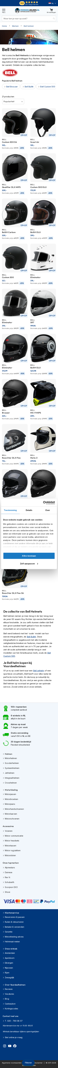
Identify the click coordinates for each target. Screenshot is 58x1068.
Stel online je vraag (13, 1037)
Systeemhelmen (12, 768)
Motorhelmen (11, 758)
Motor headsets (12, 840)
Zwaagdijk (9, 977)
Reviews (9, 989)
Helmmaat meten (12, 941)
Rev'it (7, 877)
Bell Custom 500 (47, 86)
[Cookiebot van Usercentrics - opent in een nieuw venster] (43, 502)
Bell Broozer (12, 86)
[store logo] (27, 10)
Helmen (8, 754)
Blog (7, 999)
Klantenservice (12, 912)
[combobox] (29, 18)
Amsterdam (10, 953)
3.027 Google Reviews (31, 4)
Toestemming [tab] (10, 510)
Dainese (8, 872)
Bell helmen (29, 26)
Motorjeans (10, 804)
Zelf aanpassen (27, 563)
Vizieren (8, 831)
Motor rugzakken (13, 850)
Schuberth (9, 882)
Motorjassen (10, 794)
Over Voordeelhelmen (15, 984)
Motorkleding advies (14, 937)
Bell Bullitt (31, 636)
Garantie (8, 932)
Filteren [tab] (28, 1062)
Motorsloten (10, 855)
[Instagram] (4, 1046)
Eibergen (9, 963)
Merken (15, 26)
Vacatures (9, 994)
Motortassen (10, 845)
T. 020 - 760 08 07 (14, 1021)
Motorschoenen (12, 819)
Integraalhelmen (12, 778)
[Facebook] (15, 1046)
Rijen (7, 972)
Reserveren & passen (15, 917)
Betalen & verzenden (14, 927)
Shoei (7, 892)
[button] (52, 3)
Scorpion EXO (11, 887)
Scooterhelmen (12, 763)
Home (4, 26)
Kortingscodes (11, 1008)
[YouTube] (10, 1046)
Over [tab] (47, 510)
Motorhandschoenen (14, 809)
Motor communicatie (14, 836)
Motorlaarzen (11, 814)
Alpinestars (10, 867)
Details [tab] (29, 510)
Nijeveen (9, 968)
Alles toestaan (29, 556)
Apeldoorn (9, 958)
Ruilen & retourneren (14, 922)
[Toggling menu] (3, 10)
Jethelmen (9, 773)
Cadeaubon (10, 1004)
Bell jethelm (38, 670)
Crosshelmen (11, 783)
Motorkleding (11, 790)
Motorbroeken (11, 799)
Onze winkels (11, 948)
